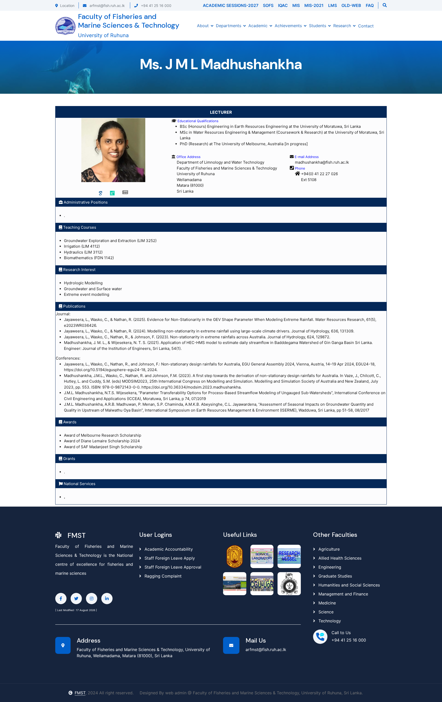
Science (326, 611)
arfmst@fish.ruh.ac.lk (107, 5)
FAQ (370, 5)
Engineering (329, 567)
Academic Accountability (168, 549)
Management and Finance (343, 593)
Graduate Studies (335, 576)
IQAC (283, 5)
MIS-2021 (314, 5)
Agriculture (329, 549)
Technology (329, 620)
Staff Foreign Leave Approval (172, 567)
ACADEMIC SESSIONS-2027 (230, 5)
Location (67, 5)
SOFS (268, 5)
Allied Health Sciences (339, 558)
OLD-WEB (351, 5)
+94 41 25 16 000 (155, 5)
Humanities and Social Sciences (349, 585)
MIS (296, 5)
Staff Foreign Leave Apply (169, 558)
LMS (332, 5)
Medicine (327, 602)
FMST (80, 692)
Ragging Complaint (162, 576)
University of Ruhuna (103, 35)
